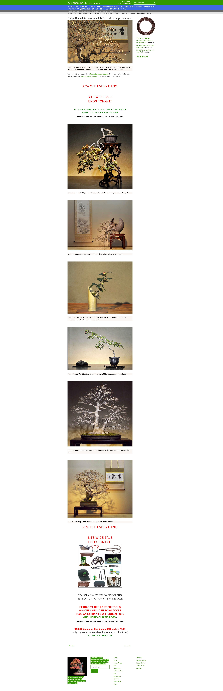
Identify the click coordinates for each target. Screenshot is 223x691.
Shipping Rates (141, 660)
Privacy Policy (140, 663)
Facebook (77, 677)
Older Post (72, 646)
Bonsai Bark (141, 13)
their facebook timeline (89, 76)
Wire (91, 13)
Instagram (71, 679)
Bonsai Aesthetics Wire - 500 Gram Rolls (145, 46)
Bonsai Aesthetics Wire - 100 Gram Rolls (145, 51)
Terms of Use (140, 666)
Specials (132, 13)
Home (149, 13)
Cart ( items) (127, 1)
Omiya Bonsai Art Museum (99, 74)
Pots (116, 13)
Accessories (123, 13)
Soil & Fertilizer (108, 13)
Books (70, 13)
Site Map (139, 668)
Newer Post (128, 646)
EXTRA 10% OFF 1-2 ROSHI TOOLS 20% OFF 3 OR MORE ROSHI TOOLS (100, 608)
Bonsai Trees (83, 13)
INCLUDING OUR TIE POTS (100, 617)
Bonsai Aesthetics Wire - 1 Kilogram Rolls (144, 41)
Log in (119, 3)
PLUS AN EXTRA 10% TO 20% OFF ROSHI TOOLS (100, 109)
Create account (126, 3)
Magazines (98, 13)
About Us (139, 658)
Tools (75, 13)
